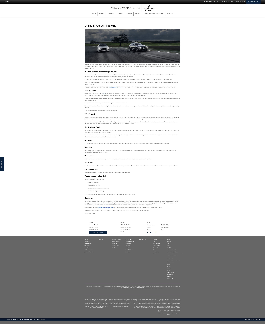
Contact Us (155, 241)
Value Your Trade (87, 245)
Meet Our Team (156, 251)
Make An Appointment (130, 241)
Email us (122, 231)
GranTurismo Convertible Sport (172, 255)
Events (154, 249)
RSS (23, 319)
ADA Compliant (41, 319)
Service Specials (128, 243)
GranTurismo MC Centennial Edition (173, 260)
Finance (129, 14)
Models (101, 14)
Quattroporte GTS (170, 274)
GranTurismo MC (170, 258)
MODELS (168, 239)
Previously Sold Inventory (89, 251)
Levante (168, 264)
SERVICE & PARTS (129, 239)
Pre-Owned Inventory (88, 243)
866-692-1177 (127, 224)
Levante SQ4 (169, 270)
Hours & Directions (156, 243)
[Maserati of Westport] (125, 7)
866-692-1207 (128, 227)
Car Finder (100, 239)
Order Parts (128, 245)
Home (94, 14)
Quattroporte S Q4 (170, 278)
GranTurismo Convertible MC (172, 251)
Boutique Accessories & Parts (153, 14)
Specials (120, 14)
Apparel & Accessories (130, 247)
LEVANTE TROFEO (170, 272)
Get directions (98, 232)
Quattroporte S (169, 276)
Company (170, 14)
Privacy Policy (33, 319)
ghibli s (168, 245)
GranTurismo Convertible (171, 249)
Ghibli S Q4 (169, 247)
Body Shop (128, 251)
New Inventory (87, 241)
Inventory (111, 14)
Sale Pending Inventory (88, 249)
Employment (155, 247)
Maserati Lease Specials (116, 241)
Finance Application (115, 245)
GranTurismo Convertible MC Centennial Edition (175, 253)
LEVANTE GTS (169, 266)
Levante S (168, 268)
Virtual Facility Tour (156, 245)
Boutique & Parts (143, 239)
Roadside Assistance (129, 249)
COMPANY (155, 239)
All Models (169, 241)
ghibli (168, 243)
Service (137, 14)
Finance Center (114, 243)
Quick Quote (86, 247)
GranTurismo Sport (170, 262)
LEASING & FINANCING (116, 239)
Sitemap (27, 319)
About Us (155, 253)
